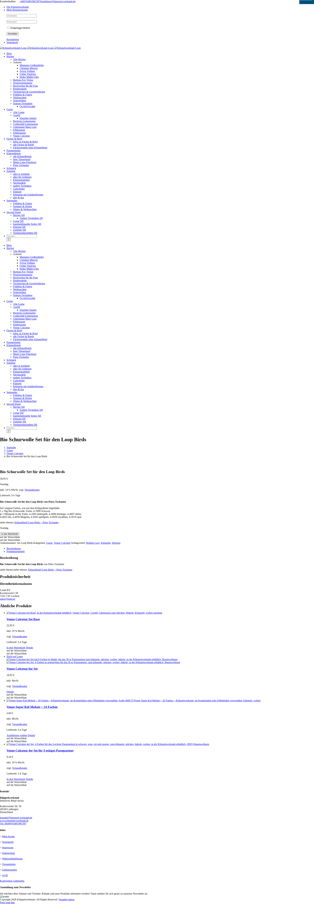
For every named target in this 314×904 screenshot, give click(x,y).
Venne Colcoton (62, 543)
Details (29, 647)
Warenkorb (8, 842)
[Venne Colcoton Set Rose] (160, 612)
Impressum (7, 847)
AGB (5, 875)
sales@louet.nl (7, 599)
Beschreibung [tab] (14, 548)
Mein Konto (8, 836)
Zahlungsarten (9, 869)
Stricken (116, 543)
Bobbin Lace (93, 543)
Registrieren (13, 39)
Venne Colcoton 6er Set (22, 668)
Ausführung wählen (17, 735)
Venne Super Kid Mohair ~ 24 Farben (32, 707)
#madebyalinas (66, 899)
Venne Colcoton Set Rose (23, 619)
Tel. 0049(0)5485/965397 (13, 823)
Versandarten (9, 864)
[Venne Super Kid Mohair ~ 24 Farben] (160, 700)
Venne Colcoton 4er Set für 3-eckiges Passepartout (40, 750)
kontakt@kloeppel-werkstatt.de (16, 817)
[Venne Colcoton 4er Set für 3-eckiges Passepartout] (160, 744)
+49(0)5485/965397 (29, 1)
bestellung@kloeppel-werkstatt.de (58, 1)
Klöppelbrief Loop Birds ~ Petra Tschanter (36, 522)
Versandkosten (32, 489)
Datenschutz (8, 853)
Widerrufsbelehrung (12, 858)
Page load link (7, 902)
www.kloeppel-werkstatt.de (14, 820)
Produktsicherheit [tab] (16, 551)
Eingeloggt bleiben (20, 27)
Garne (49, 543)
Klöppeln (106, 543)
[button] (10, 537)
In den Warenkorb (9, 534)
